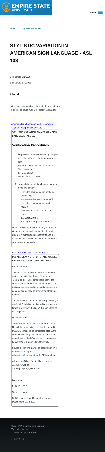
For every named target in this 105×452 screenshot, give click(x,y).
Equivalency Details (31, 28)
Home (12, 28)
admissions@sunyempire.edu (35, 199)
